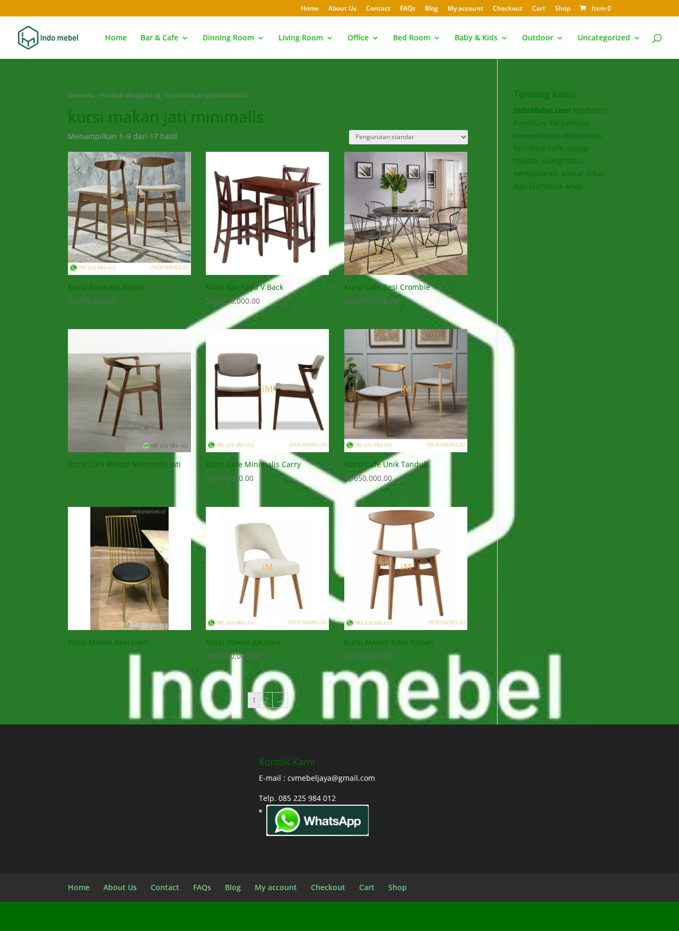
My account (465, 9)
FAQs (407, 9)
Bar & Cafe (159, 38)
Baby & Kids (476, 38)
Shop (562, 9)
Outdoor (537, 38)
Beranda (81, 95)
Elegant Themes (153, 916)
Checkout (508, 9)
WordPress (264, 916)
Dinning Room (228, 38)
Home (310, 9)
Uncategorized (604, 38)
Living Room (300, 38)
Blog (431, 9)
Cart (538, 9)
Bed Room (411, 38)
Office (358, 38)
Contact (378, 9)
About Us (342, 9)
